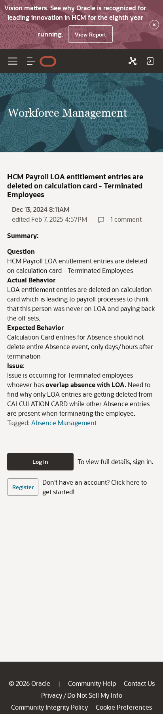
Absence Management (64, 422)
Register (23, 487)
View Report (90, 34)
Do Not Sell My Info (94, 695)
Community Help (92, 683)
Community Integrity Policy (49, 707)
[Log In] (150, 61)
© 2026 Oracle (29, 683)
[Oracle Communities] (132, 61)
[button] (31, 61)
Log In (40, 461)
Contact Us (139, 683)
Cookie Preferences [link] (124, 707)
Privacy (51, 695)
